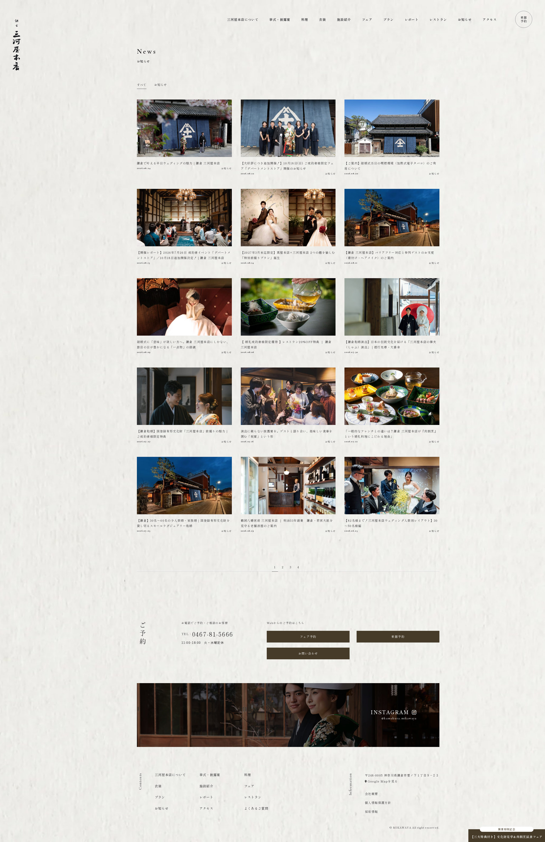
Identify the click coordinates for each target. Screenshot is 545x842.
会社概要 (371, 794)
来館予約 (524, 19)
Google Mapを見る (382, 781)
